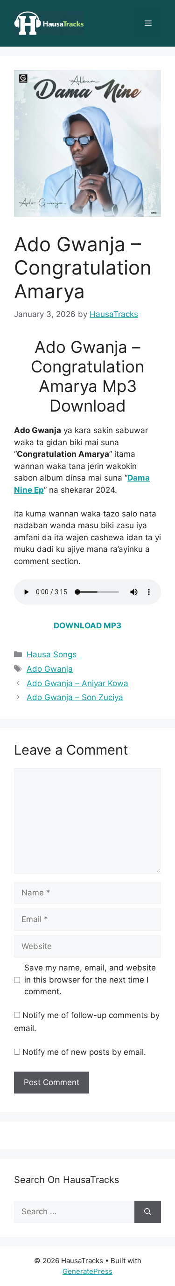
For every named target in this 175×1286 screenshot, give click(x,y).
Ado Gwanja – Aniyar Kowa (77, 683)
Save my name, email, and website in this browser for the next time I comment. (90, 979)
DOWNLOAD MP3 (87, 625)
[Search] (147, 1212)
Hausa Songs (52, 654)
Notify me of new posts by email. (84, 1052)
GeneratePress (87, 1270)
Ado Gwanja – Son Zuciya (75, 697)
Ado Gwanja (50, 669)
